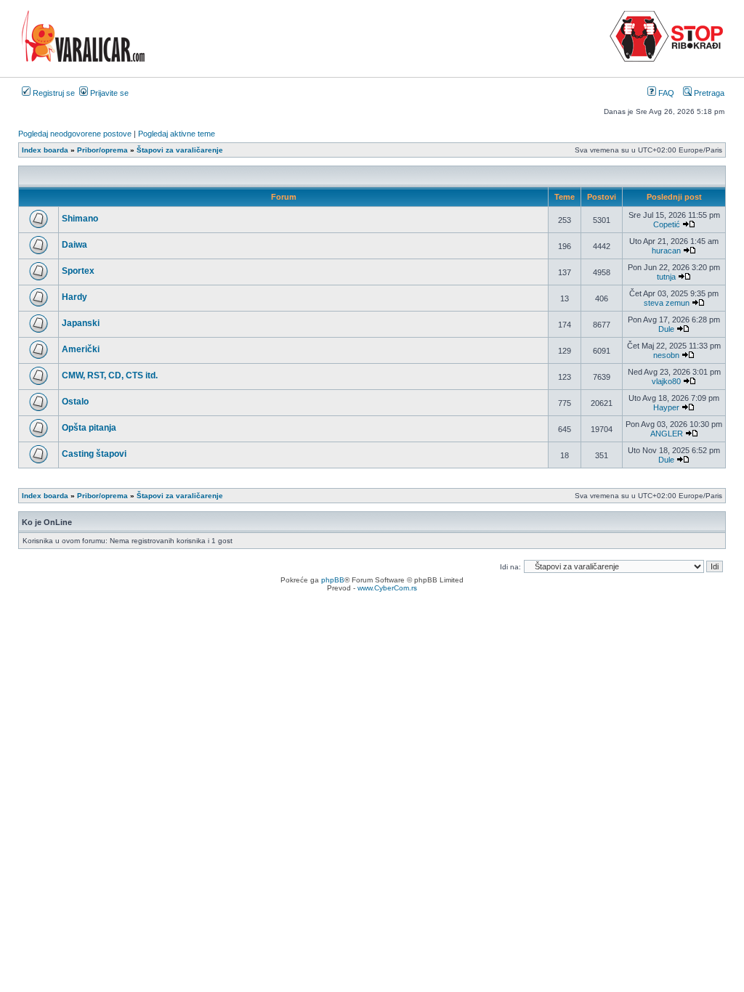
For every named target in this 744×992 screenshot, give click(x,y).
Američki (81, 349)
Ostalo (75, 402)
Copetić (666, 224)
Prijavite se (108, 93)
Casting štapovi (94, 454)
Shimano (80, 219)
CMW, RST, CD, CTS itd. (110, 375)
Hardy (74, 297)
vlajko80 (666, 381)
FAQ (665, 93)
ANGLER (666, 433)
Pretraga (708, 93)
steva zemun (667, 302)
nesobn (666, 355)
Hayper (666, 407)
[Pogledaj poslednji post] (688, 224)
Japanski (81, 323)
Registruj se (53, 93)
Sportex (78, 271)
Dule (666, 329)
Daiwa (74, 245)
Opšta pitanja (89, 428)
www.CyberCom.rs (387, 588)
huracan (666, 250)
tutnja (666, 276)
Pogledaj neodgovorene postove (75, 133)
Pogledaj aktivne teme (176, 133)
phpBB (332, 580)
